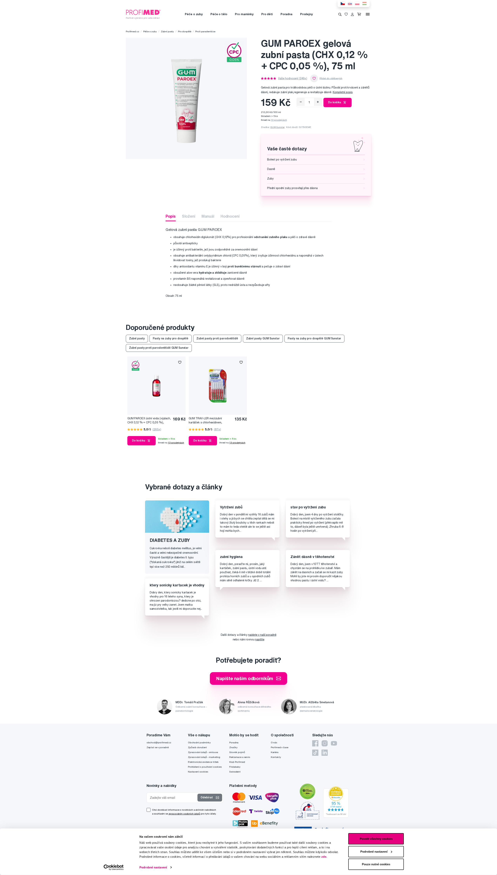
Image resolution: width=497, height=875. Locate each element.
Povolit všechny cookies (376, 838)
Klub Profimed (237, 762)
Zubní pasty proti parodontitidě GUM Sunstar (159, 347)
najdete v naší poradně (262, 634)
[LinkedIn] (324, 753)
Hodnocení (230, 216)
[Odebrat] (301, 102)
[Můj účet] (352, 14)
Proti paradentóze (205, 31)
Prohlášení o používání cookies (205, 767)
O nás (274, 742)
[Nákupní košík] (359, 14)
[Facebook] (315, 743)
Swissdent (235, 771)
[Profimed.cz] (143, 14)
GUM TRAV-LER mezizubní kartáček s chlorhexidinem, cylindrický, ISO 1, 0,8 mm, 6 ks (208, 420)
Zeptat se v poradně (158, 747)
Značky (233, 747)
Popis (171, 216)
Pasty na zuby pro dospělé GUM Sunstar (314, 338)
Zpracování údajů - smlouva (203, 752)
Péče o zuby (193, 14)
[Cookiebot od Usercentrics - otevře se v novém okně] (114, 867)
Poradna (286, 14)
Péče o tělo (218, 14)
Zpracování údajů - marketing (204, 757)
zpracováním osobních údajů (184, 813)
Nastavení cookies (198, 771)
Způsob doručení (197, 747)
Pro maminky (244, 14)
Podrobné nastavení (153, 867)
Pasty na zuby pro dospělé (170, 338)
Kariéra (274, 752)
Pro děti (267, 14)
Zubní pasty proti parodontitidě (217, 338)
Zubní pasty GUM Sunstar (263, 338)
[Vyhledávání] (340, 14)
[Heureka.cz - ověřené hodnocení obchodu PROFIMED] (335, 802)
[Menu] (367, 14)
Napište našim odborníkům (244, 678)
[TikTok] (315, 753)
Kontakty (276, 757)
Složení (188, 216)
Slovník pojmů (237, 752)
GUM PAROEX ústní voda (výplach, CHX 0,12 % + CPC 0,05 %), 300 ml (149, 420)
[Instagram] (324, 743)
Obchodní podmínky (199, 742)
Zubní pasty (167, 31)
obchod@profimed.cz (159, 742)
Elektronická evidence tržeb (203, 762)
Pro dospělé (184, 31)
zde (324, 856)
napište (259, 639)
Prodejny (306, 14)
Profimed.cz (132, 31)
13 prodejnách (279, 120)
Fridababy (234, 767)
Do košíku (334, 102)
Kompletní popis (343, 92)
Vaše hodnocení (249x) (292, 78)
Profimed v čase (279, 747)
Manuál (208, 216)
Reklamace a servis (239, 757)
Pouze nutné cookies (376, 864)
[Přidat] (318, 102)
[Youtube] (334, 743)
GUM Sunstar (277, 127)
